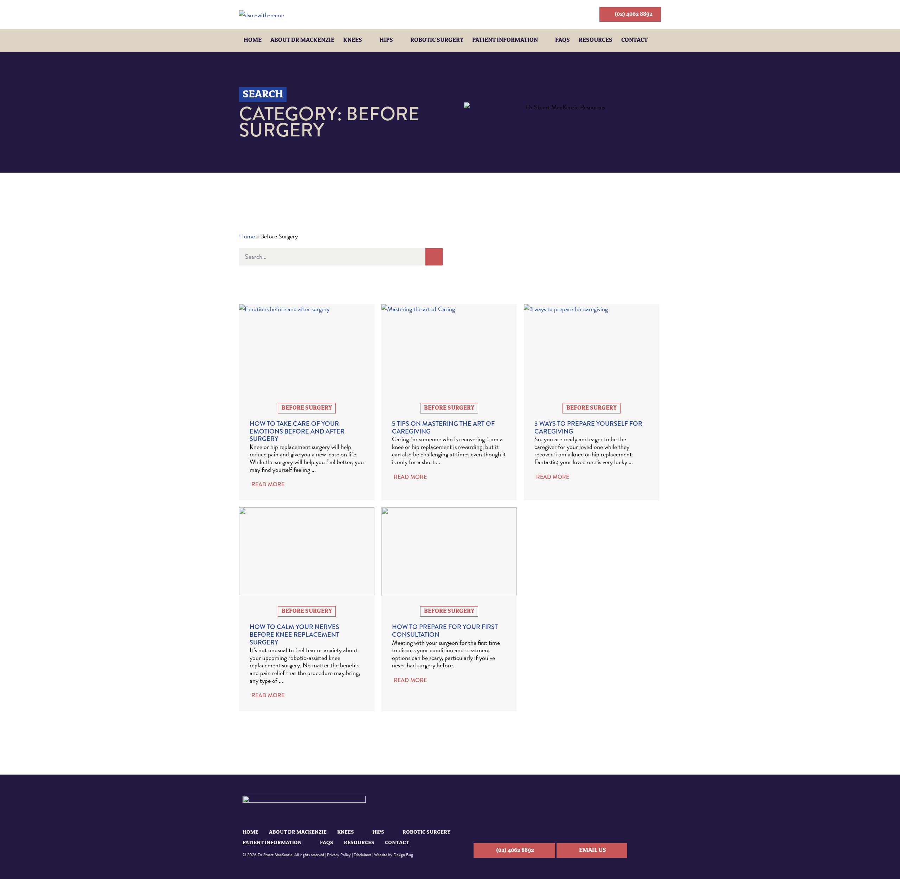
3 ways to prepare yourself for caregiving (588, 427)
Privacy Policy (339, 855)
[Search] (434, 256)
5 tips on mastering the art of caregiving (443, 427)
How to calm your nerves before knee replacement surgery (294, 634)
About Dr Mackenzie (302, 40)
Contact (634, 40)
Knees (352, 40)
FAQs (562, 40)
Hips (386, 40)
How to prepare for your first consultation (445, 630)
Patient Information (505, 40)
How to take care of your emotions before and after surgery (297, 431)
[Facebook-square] (652, 850)
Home (253, 40)
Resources (595, 40)
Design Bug (403, 855)
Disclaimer (362, 855)
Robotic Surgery (436, 40)
